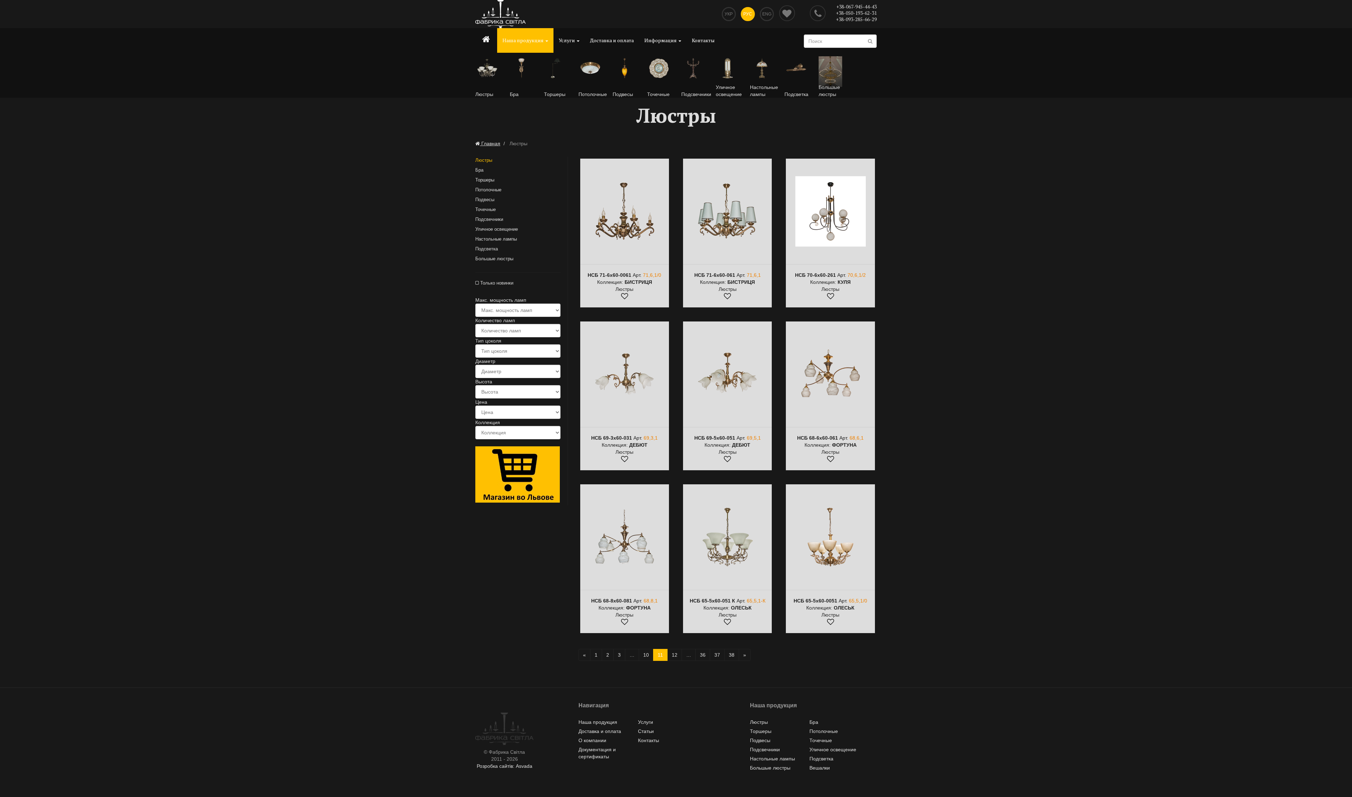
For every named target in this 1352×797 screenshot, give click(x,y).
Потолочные (488, 189)
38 (731, 655)
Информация (661, 40)
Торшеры (484, 180)
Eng (766, 14)
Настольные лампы (496, 239)
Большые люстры (494, 258)
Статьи (646, 731)
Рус (747, 14)
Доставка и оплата (612, 40)
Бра (479, 170)
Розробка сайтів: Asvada (504, 766)
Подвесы (484, 199)
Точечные (485, 209)
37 (717, 655)
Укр (729, 14)
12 (674, 655)
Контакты (703, 40)
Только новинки (496, 283)
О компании (592, 740)
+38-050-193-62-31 (856, 12)
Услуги (567, 40)
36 (703, 655)
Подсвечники (489, 219)
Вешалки (819, 768)
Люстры (483, 160)
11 (660, 655)
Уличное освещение (496, 229)
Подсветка (486, 248)
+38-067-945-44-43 (856, 6)
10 (646, 655)
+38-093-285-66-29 (856, 19)
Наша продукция (523, 40)
